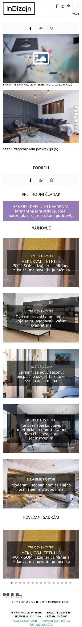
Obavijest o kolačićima (56, 621)
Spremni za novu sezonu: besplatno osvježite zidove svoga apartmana (41, 376)
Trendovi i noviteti (41, 256)
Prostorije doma (41, 367)
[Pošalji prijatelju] (51, 28)
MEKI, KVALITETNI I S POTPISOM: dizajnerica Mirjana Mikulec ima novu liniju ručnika (41, 266)
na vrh (74, 593)
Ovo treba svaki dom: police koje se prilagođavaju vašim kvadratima (41, 321)
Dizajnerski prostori (41, 420)
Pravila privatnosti (24, 621)
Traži (75, 14)
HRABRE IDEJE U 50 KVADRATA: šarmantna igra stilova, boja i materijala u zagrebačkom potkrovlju (41, 211)
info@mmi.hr (63, 612)
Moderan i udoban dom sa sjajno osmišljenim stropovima (41, 487)
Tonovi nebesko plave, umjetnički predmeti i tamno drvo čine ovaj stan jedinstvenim (41, 432)
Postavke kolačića (41, 624)
